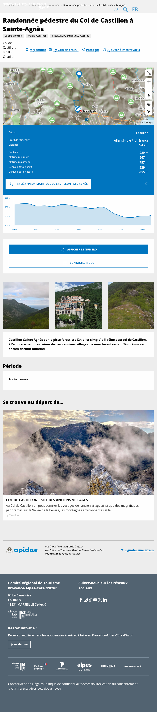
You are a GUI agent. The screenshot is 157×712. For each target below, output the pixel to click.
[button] (125, 9)
